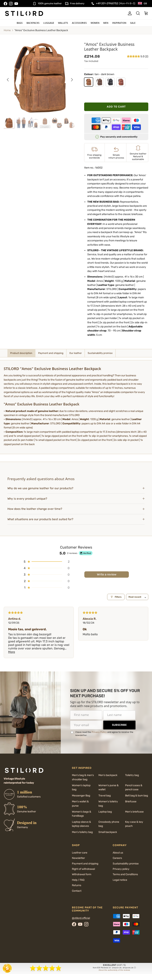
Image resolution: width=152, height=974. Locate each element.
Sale (133, 22)
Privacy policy (121, 869)
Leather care (79, 852)
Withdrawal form (81, 874)
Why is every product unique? (27, 498)
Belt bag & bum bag (136, 795)
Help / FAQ (78, 879)
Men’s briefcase (134, 811)
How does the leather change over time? (34, 509)
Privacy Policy (99, 732)
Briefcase (130, 801)
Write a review (106, 574)
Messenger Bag (81, 795)
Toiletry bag (132, 775)
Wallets (63, 22)
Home (7, 30)
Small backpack (107, 832)
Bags (20, 22)
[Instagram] (11, 3)
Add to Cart (116, 106)
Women (95, 22)
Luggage (48, 22)
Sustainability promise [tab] (100, 353)
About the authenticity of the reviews (114, 970)
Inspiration (119, 22)
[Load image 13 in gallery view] (40, 78)
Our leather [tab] (75, 353)
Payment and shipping (85, 863)
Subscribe (119, 725)
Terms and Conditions (125, 874)
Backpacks (33, 22)
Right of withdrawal (83, 869)
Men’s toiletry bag (82, 832)
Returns (76, 885)
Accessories (79, 22)
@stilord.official (81, 918)
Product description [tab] (21, 353)
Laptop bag (105, 811)
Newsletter (78, 858)
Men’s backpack (107, 775)
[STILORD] (24, 13)
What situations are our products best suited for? (40, 519)
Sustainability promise (126, 863)
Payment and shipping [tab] (50, 353)
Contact (76, 890)
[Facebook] (5, 3)
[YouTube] (16, 3)
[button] (134, 56)
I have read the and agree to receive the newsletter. (104, 734)
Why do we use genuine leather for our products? (40, 488)
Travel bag (104, 795)
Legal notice (120, 879)
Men (105, 22)
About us (118, 852)
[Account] (129, 13)
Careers (117, 858)
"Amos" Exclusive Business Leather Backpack (41, 30)
